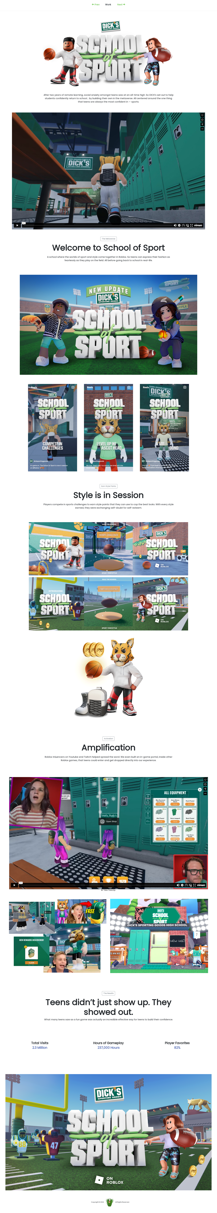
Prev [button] (97, 4)
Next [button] (120, 4)
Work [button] (108, 4)
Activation (108, 738)
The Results (108, 993)
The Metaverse (108, 238)
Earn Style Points (108, 486)
